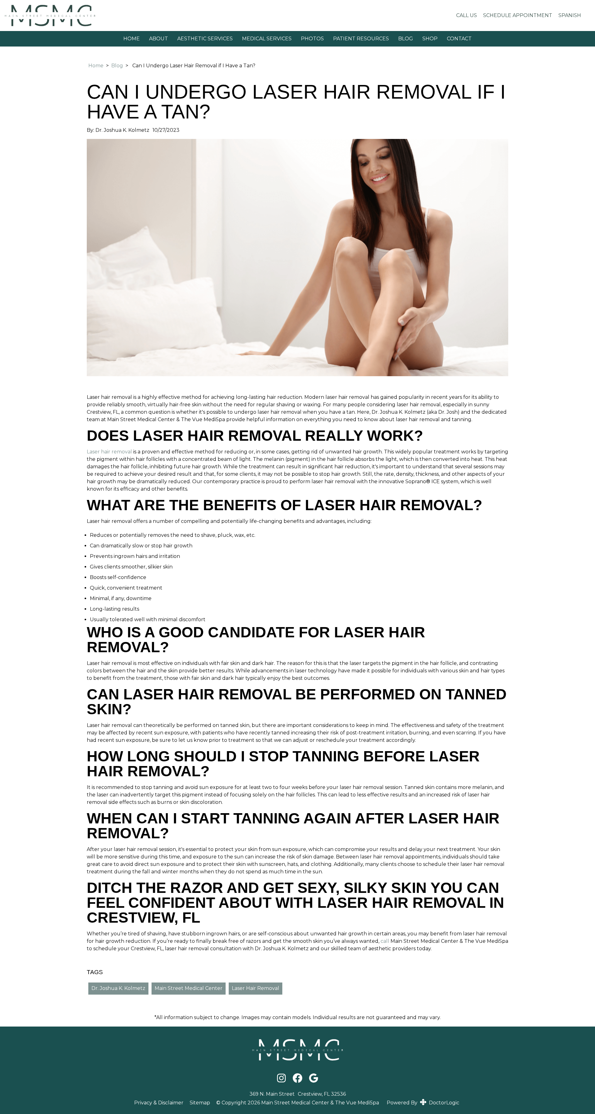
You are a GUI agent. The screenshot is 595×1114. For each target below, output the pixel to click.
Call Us (466, 15)
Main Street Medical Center (189, 988)
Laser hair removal (109, 452)
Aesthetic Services (205, 39)
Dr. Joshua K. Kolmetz (118, 988)
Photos (312, 39)
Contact (459, 39)
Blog (405, 39)
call (384, 941)
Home (131, 39)
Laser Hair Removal (255, 988)
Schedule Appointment (517, 15)
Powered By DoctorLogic (423, 1103)
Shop (430, 39)
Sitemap (200, 1103)
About (158, 39)
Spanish (569, 15)
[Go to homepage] (223, 15)
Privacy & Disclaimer (158, 1103)
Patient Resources (361, 39)
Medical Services (267, 39)
